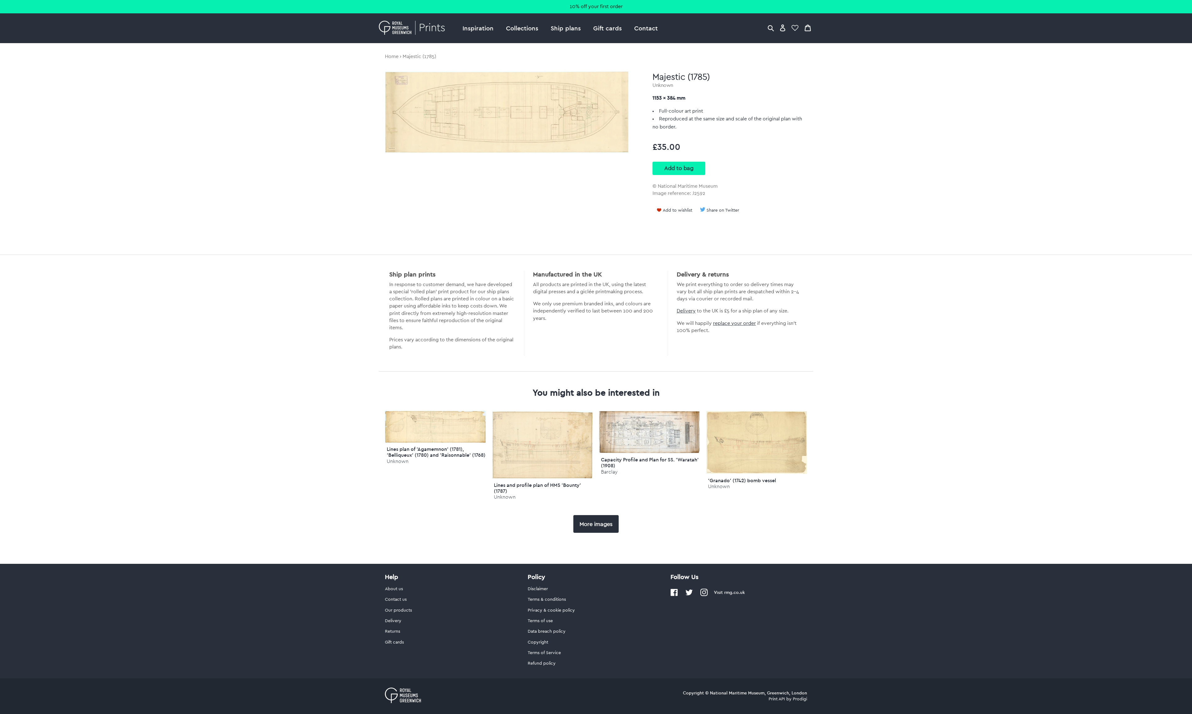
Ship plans (566, 28)
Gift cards (607, 28)
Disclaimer (538, 589)
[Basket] (807, 27)
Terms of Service (544, 653)
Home (392, 56)
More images (596, 524)
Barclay (609, 472)
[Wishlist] (795, 27)
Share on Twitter (723, 210)
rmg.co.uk (734, 592)
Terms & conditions (547, 599)
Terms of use (540, 621)
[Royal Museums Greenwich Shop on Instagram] (704, 595)
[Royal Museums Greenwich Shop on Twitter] (689, 595)
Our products (398, 610)
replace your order (734, 323)
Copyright (538, 642)
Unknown (662, 85)
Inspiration (478, 28)
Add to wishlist (677, 210)
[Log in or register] (783, 27)
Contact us (396, 599)
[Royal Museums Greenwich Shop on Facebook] (674, 595)
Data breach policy (547, 631)
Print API (777, 699)
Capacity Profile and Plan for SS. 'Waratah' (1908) (650, 462)
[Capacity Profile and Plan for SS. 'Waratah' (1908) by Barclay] (649, 451)
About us (394, 589)
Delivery (686, 310)
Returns (392, 631)
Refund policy (542, 663)
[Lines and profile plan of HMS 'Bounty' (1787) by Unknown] (542, 477)
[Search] (770, 27)
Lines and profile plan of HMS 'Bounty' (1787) (537, 488)
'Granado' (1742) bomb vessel (742, 480)
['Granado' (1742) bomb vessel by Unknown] (756, 472)
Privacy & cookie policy (551, 610)
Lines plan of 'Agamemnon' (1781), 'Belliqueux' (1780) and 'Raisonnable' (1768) (436, 452)
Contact (646, 28)
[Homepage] (414, 28)
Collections (522, 28)
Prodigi (800, 699)
